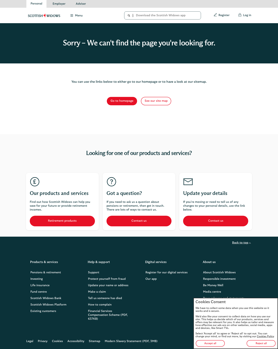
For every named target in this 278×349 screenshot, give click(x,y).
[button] (221, 15)
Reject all (261, 343)
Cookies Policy (265, 336)
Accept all (210, 343)
